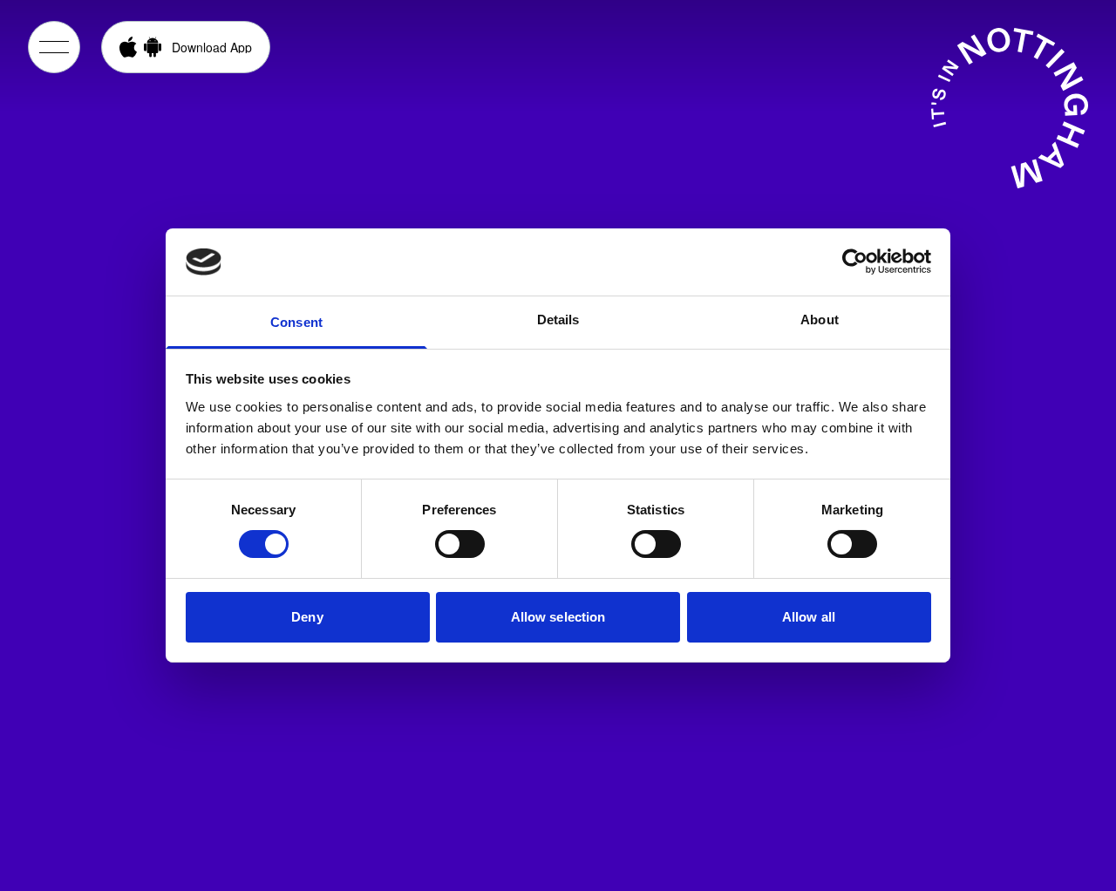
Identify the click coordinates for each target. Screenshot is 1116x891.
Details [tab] (558, 319)
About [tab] (819, 319)
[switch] (460, 544)
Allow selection (558, 616)
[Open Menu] (54, 47)
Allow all (808, 616)
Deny (307, 616)
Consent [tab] (296, 322)
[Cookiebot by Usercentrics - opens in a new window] (855, 261)
